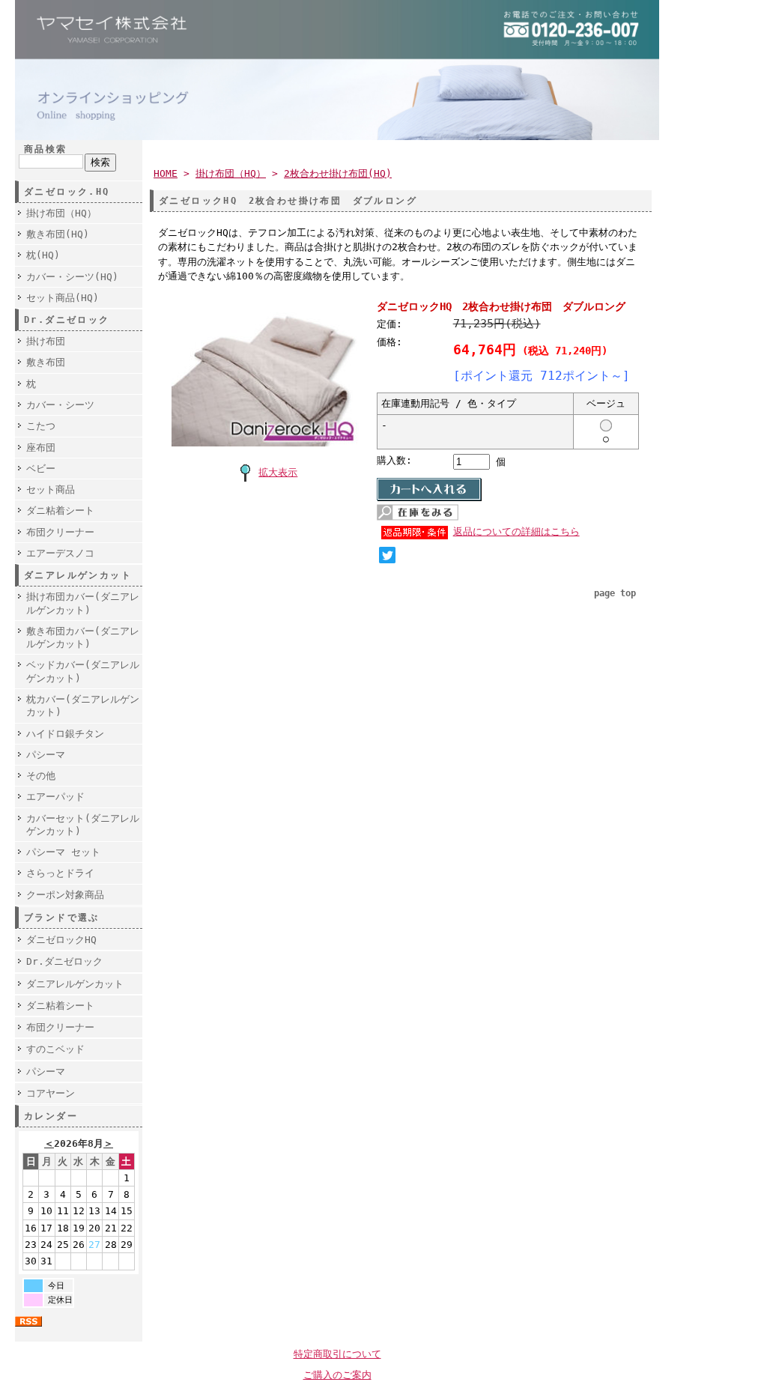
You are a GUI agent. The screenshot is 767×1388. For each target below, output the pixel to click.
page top (615, 593)
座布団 (40, 447)
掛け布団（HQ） (61, 213)
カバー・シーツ (60, 404)
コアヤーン (50, 1093)
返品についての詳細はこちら (516, 531)
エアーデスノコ (60, 553)
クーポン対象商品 (65, 894)
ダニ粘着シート (60, 510)
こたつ (40, 425)
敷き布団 (45, 362)
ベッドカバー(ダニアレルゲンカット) (82, 671)
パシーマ (45, 754)
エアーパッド (55, 796)
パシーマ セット (63, 852)
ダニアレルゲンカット (75, 984)
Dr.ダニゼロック (64, 961)
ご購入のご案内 (337, 1375)
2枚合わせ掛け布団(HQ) (338, 173)
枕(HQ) (43, 255)
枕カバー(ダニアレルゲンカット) (82, 706)
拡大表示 (277, 472)
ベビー (40, 468)
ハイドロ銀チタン (65, 733)
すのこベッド (55, 1049)
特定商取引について (337, 1354)
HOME (166, 173)
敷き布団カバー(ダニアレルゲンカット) (82, 637)
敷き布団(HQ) (57, 234)
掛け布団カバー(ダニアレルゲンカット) (82, 603)
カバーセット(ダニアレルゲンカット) (82, 825)
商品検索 (45, 149)
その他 (40, 775)
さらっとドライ (60, 873)
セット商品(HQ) (62, 297)
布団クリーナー (60, 532)
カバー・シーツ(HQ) (72, 276)
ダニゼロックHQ (61, 939)
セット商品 (50, 489)
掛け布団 (45, 341)
